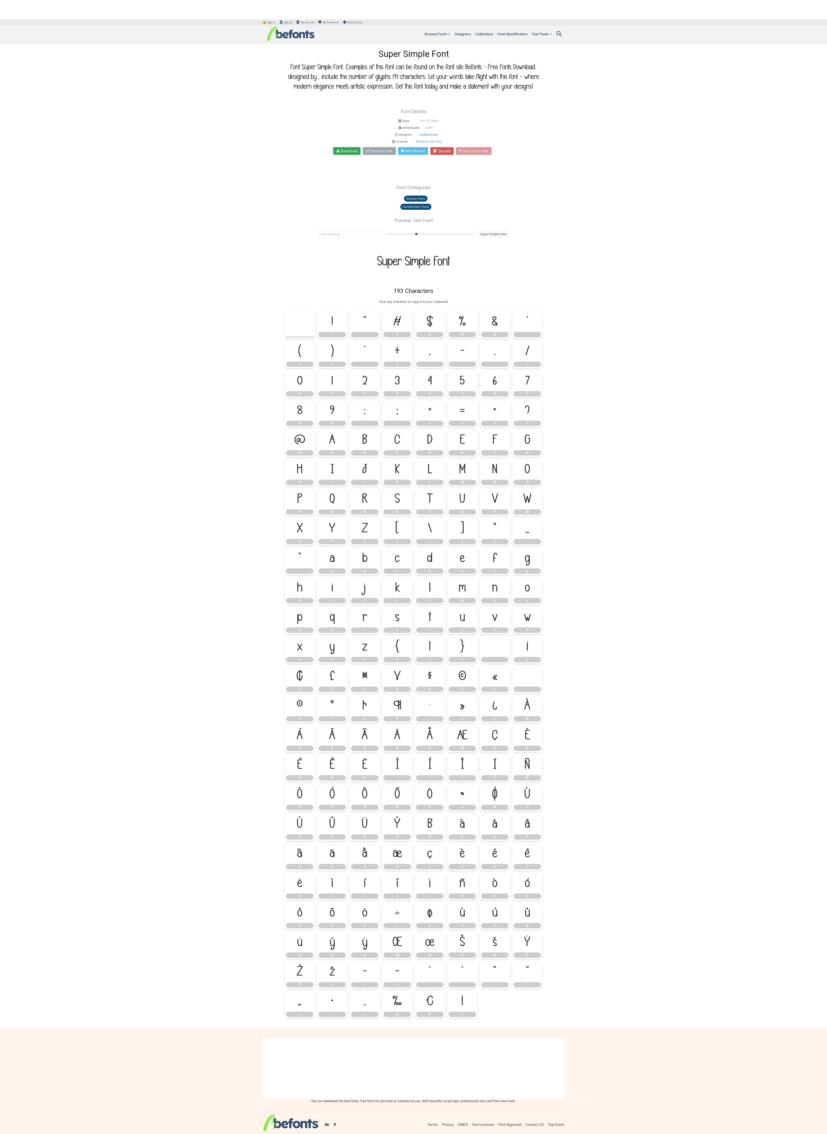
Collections (484, 34)
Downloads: (411, 128)
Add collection (414, 151)
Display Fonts (415, 198)
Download (349, 151)
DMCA (463, 1124)
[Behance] (327, 1124)
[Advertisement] (413, 1068)
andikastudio (429, 134)
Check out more (381, 151)
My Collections (330, 22)
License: (402, 141)
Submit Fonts (354, 22)
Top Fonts (556, 1124)
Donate (444, 151)
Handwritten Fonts (416, 207)
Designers (463, 34)
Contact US (535, 1124)
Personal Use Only (429, 141)
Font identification (512, 34)
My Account (307, 22)
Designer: (405, 134)
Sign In (269, 22)
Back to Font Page (475, 151)
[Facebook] (335, 1124)
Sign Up (285, 22)
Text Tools (540, 34)
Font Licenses (483, 1124)
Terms (432, 1124)
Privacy (448, 1124)
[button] (559, 35)
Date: (406, 121)
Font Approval (510, 1124)
